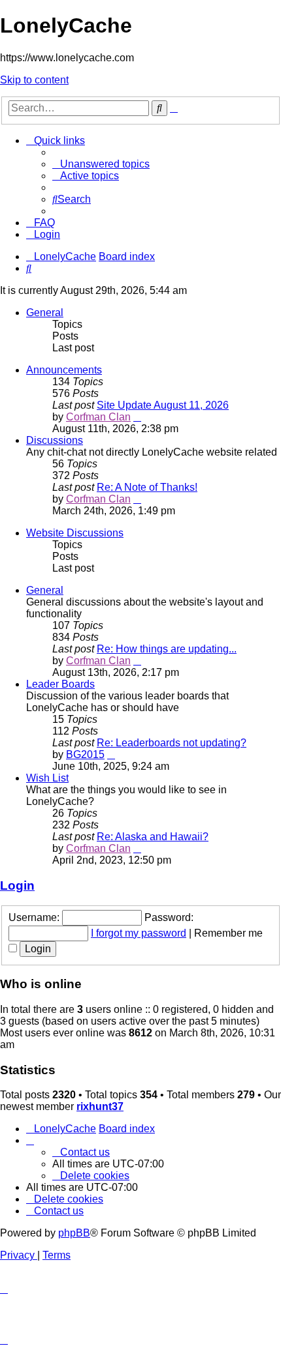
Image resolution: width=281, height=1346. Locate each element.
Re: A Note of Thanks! (147, 487)
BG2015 (85, 754)
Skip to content (34, 79)
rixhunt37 (100, 1106)
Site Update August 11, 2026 (163, 405)
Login (17, 885)
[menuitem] (101, 163)
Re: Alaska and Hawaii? (152, 836)
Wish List (47, 777)
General (44, 312)
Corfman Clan (98, 416)
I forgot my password (138, 933)
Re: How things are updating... (167, 648)
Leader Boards (60, 684)
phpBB (74, 1232)
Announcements (64, 369)
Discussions (54, 440)
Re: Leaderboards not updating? (171, 742)
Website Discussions (75, 532)
